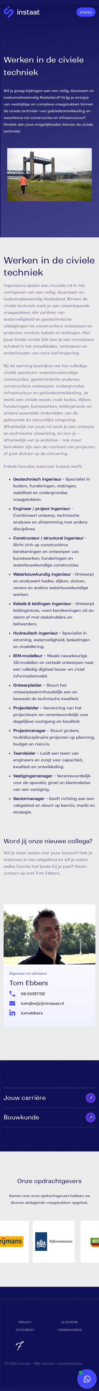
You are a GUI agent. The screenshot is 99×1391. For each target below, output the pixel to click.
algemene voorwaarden (70, 1326)
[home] (22, 12)
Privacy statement (25, 1326)
